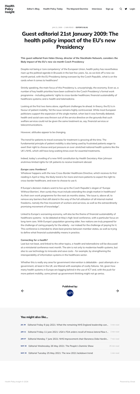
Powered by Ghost (127, 381)
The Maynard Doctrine (77, 9)
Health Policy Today (53, 9)
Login (132, 9)
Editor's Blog (33, 9)
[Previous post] (22, 291)
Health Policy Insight (9, 8)
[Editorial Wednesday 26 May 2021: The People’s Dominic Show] (70, 345)
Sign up (109, 9)
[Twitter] (126, 9)
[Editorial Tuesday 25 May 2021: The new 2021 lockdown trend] (70, 353)
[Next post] (117, 291)
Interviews (97, 9)
